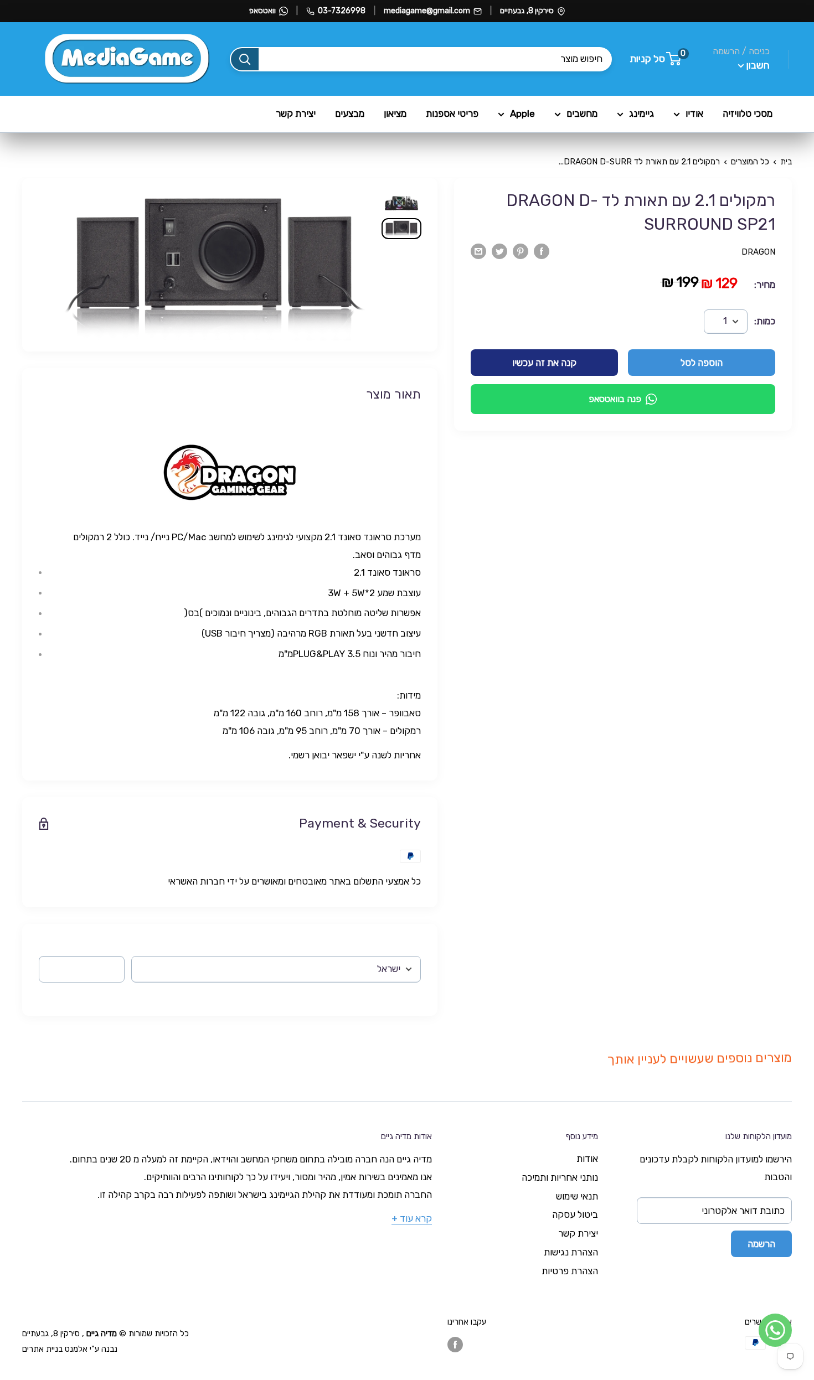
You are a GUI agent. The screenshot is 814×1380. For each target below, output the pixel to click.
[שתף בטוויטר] (499, 251)
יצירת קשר (296, 113)
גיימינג (641, 113)
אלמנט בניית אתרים (54, 1349)
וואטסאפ (262, 10)
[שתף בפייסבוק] (541, 251)
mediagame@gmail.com (427, 10)
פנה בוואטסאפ (615, 399)
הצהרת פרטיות (570, 1270)
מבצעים (349, 113)
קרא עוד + (411, 1218)
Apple (522, 113)
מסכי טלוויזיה (747, 113)
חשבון (757, 65)
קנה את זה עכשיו (544, 362)
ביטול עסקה (575, 1214)
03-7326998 (341, 10)
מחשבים (581, 113)
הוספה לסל (702, 362)
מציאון (395, 113)
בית (786, 162)
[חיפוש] (245, 59)
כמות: (764, 321)
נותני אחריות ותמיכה (560, 1177)
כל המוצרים (750, 162)
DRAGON (758, 252)
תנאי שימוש (577, 1196)
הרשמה (761, 1243)
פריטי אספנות (452, 113)
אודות (587, 1158)
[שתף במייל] (478, 251)
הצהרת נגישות (571, 1252)
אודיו (694, 113)
